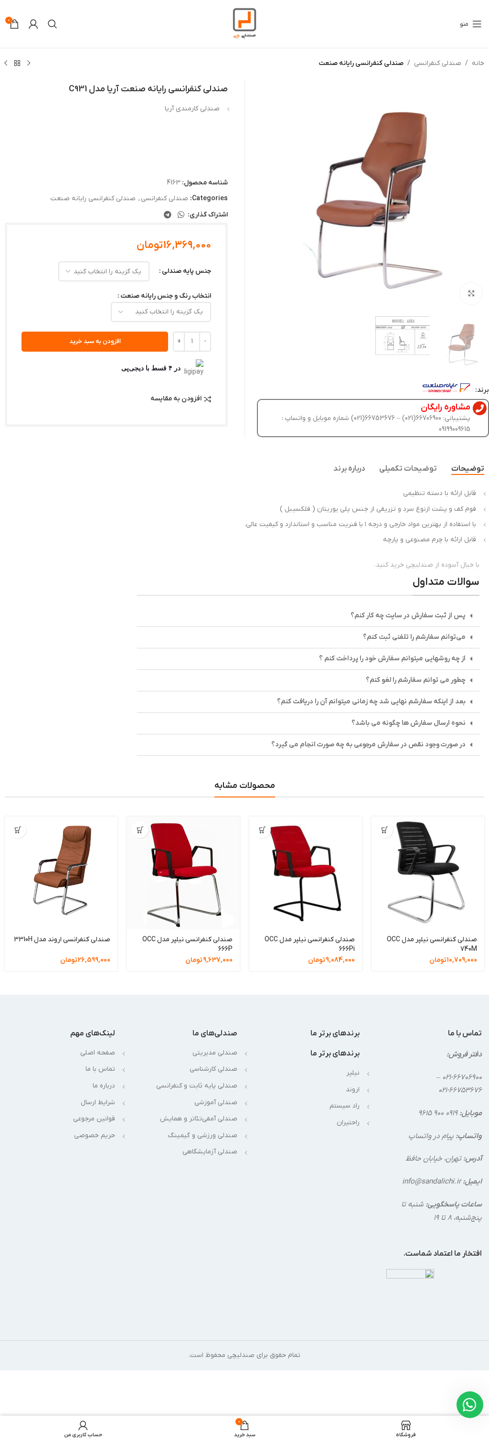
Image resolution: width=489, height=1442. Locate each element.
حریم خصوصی (94, 1135)
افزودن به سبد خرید (95, 341)
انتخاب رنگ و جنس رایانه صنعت (165, 296)
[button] (308, 616)
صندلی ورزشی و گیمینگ (202, 1135)
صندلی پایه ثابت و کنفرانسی (196, 1085)
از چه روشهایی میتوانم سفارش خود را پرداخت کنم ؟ (392, 658)
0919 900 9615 (437, 1113)
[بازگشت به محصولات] (17, 63)
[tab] (467, 469)
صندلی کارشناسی (213, 1069)
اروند (353, 1089)
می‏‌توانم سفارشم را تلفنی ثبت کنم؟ (414, 637)
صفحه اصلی (97, 1052)
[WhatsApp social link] (181, 215)
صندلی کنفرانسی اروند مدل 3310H (62, 939)
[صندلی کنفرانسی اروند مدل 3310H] (61, 873)
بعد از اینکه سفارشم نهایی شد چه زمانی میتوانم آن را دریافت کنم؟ (371, 701)
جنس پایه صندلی (186, 271)
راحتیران (348, 1122)
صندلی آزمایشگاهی (209, 1151)
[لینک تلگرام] (167, 215)
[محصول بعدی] (5, 63)
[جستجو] (52, 23)
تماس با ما (100, 1069)
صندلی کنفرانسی (437, 63)
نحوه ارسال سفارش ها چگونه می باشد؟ (408, 723)
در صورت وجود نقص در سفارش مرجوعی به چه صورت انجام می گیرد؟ (368, 744)
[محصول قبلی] (28, 63)
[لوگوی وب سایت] (244, 23)
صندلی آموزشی (215, 1102)
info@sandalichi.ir (431, 1181)
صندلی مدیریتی (214, 1052)
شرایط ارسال (98, 1102)
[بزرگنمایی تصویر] (471, 293)
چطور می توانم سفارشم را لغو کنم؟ (416, 680)
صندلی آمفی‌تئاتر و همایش (198, 1118)
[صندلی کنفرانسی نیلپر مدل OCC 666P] (183, 873)
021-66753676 (460, 1090)
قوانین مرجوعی (94, 1118)
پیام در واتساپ (431, 1136)
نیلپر (353, 1072)
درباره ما (104, 1085)
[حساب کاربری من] (33, 23)
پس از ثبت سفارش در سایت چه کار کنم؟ (408, 615)
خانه (478, 63)
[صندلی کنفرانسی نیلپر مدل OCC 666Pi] (305, 873)
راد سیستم (345, 1105)
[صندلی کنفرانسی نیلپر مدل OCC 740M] (428, 873)
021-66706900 (462, 1077)
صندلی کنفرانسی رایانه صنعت (361, 63)
